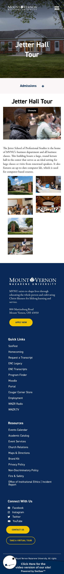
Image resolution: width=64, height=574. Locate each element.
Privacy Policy (16, 464)
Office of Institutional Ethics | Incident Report (30, 483)
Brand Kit (13, 459)
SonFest (13, 346)
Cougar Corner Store (20, 392)
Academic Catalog (18, 435)
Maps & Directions (19, 453)
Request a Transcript (20, 357)
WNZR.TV (13, 409)
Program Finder (17, 375)
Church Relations (18, 447)
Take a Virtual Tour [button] (21, 540)
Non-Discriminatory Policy (23, 470)
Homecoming (15, 352)
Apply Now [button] (21, 322)
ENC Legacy (15, 363)
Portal (12, 386)
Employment (15, 398)
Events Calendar (17, 430)
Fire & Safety (16, 476)
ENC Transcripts (17, 369)
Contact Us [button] (18, 529)
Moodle (12, 381)
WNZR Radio (15, 404)
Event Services (17, 441)
